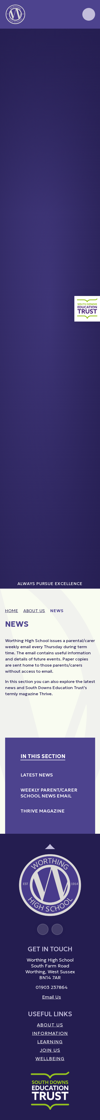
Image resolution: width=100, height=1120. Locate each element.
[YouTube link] (57, 929)
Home (11, 610)
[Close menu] (88, 14)
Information (50, 1033)
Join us (50, 1050)
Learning (50, 1042)
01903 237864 (52, 987)
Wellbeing (49, 1058)
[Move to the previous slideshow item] (90, 65)
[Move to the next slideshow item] (90, 54)
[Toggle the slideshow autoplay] (90, 43)
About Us (34, 610)
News (56, 610)
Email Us (51, 997)
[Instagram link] (42, 929)
